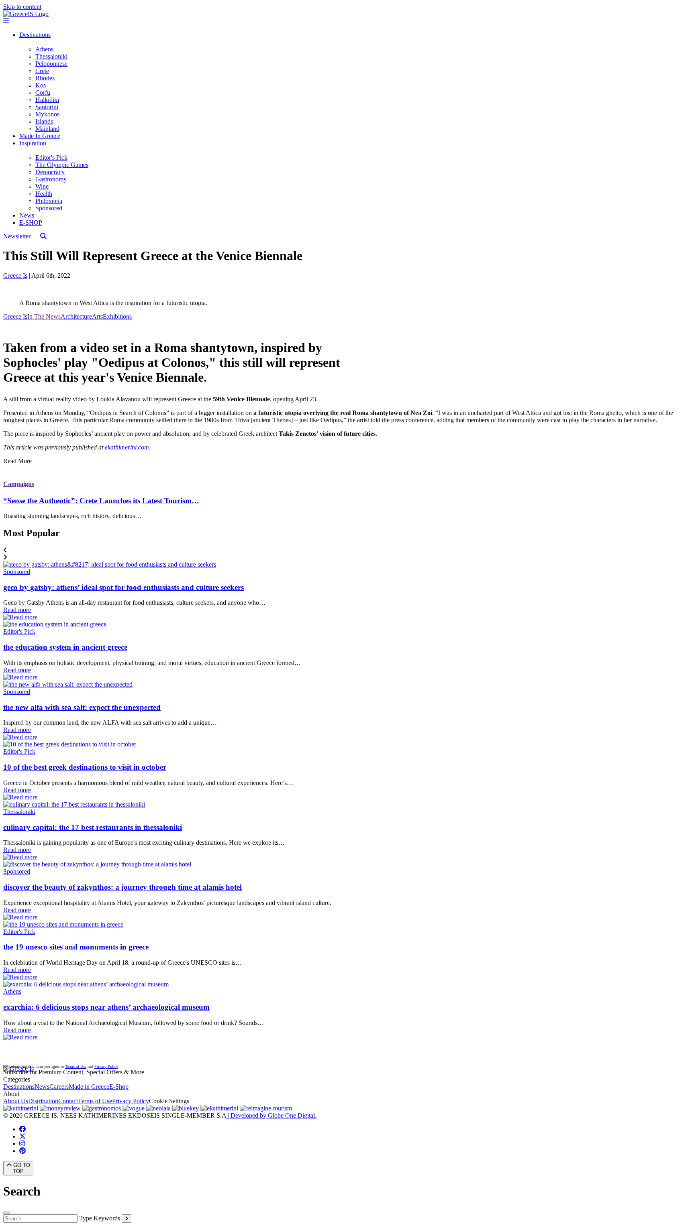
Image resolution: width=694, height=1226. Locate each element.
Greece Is (15, 275)
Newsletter (17, 236)
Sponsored (48, 208)
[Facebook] (22, 1129)
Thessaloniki (51, 56)
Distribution (43, 1101)
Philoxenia (48, 200)
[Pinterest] (22, 1150)
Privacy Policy (106, 1066)
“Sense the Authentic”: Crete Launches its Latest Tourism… (101, 500)
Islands (44, 121)
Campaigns (18, 483)
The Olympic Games (61, 164)
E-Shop (119, 1086)
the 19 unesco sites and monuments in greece (76, 947)
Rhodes (45, 78)
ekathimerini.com (127, 447)
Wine (42, 186)
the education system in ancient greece (65, 647)
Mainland (47, 128)
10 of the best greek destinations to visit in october (84, 767)
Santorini (46, 107)
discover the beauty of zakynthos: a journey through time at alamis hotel (122, 887)
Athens (44, 49)
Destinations (35, 34)
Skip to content (22, 6)
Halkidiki (47, 99)
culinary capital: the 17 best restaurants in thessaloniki (92, 827)
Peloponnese (51, 63)
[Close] (6, 1213)
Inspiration (32, 143)
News (26, 215)
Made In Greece (39, 135)
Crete (42, 70)
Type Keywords (99, 1218)
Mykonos (47, 114)
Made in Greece (89, 1086)
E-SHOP (30, 222)
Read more (17, 609)
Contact (68, 1101)
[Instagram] (22, 1143)
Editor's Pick (51, 157)
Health (43, 193)
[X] (22, 1136)
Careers (59, 1086)
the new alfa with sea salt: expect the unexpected (82, 707)
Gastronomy (51, 179)
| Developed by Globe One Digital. (271, 1115)
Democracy (50, 172)
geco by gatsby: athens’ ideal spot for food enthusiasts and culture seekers (123, 587)
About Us (15, 1101)
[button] (347, 550)
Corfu (42, 92)
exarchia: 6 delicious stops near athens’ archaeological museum (106, 1007)
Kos (40, 85)
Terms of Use (75, 1066)
